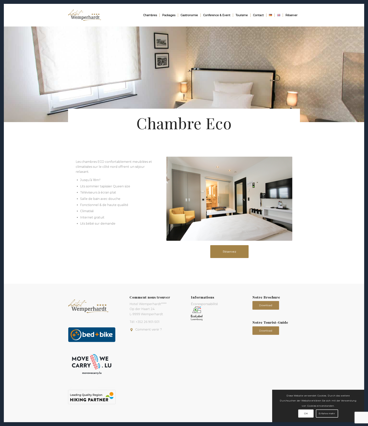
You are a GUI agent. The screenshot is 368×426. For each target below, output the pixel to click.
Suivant (283, 198)
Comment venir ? (148, 329)
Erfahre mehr (327, 413)
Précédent (175, 198)
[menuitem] (150, 15)
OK (306, 413)
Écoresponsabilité (204, 304)
